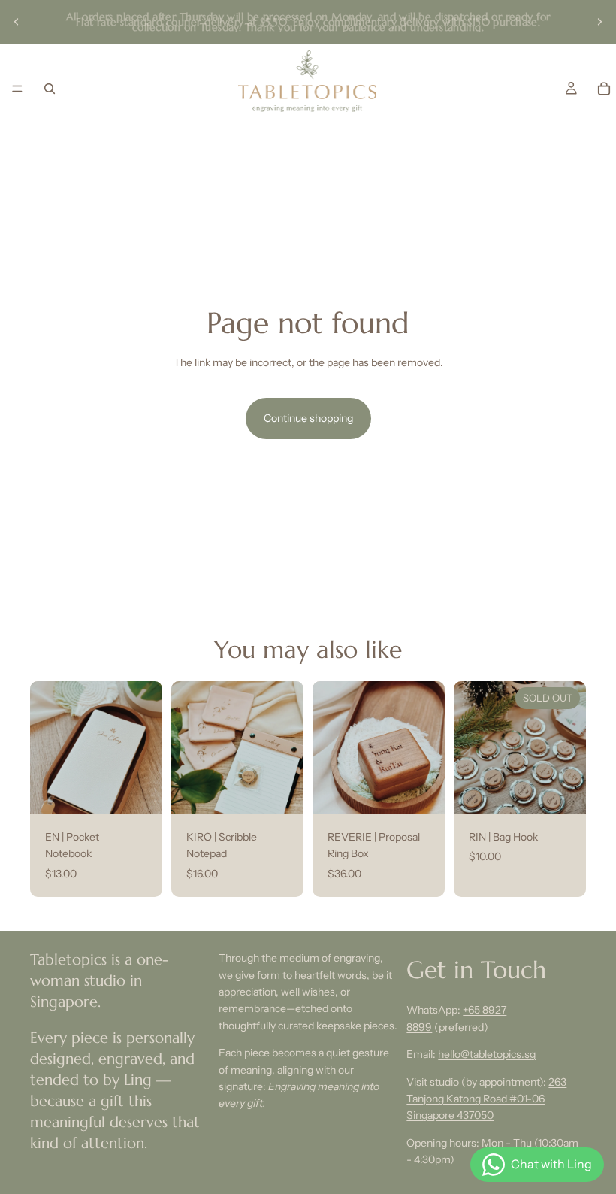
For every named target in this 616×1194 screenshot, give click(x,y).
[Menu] (17, 88)
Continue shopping (308, 418)
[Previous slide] (16, 21)
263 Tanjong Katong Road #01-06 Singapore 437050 (486, 1098)
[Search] (49, 88)
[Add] (421, 790)
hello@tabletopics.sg (487, 1054)
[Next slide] (599, 21)
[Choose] (138, 790)
